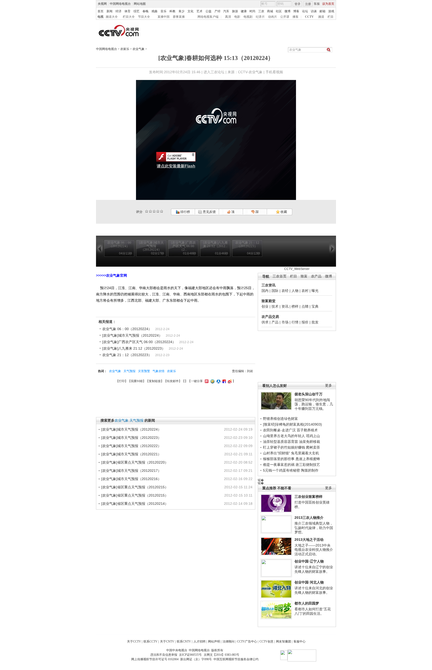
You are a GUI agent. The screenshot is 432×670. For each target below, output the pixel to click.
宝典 (315, 306)
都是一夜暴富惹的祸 (278, 465)
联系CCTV (151, 641)
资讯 (285, 306)
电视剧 (248, 16)
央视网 (102, 3)
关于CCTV (134, 641)
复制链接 (155, 381)
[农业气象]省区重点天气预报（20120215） (134, 487)
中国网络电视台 (120, 3)
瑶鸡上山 (313, 436)
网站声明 (214, 641)
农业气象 (138, 49)
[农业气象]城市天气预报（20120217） (131, 471)
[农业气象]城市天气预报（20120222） (131, 446)
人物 (295, 291)
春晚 (145, 11)
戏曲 (155, 11)
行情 (295, 322)
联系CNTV (184, 641)
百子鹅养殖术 (307, 430)
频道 (321, 16)
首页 (101, 11)
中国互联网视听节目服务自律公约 (236, 659)
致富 (304, 276)
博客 (296, 11)
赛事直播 (179, 16)
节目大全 (144, 16)
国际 (275, 291)
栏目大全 (129, 16)
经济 (119, 11)
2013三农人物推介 (309, 518)
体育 (127, 11)
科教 (173, 11)
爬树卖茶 (313, 447)
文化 (191, 11)
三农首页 (279, 276)
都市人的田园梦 (306, 603)
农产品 (316, 276)
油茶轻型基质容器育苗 (280, 442)
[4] (150, 211)
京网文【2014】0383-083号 (221, 655)
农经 (285, 291)
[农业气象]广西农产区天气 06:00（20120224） (139, 342)
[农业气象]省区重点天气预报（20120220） (134, 462)
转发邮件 (173, 381)
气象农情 (158, 371)
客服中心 (300, 641)
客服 (317, 3)
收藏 (283, 212)
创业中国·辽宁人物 (309, 561)
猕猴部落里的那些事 (278, 459)
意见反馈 (209, 212)
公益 (209, 11)
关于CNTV (167, 641)
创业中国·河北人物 (309, 582)
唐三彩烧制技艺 (308, 465)
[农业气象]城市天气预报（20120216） (131, 479)
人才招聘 (200, 641)
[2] (146, 211)
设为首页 (328, 3)
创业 (265, 306)
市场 (285, 322)
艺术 (199, 11)
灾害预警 (144, 371)
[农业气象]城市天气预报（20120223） (131, 438)
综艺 (137, 11)
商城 (270, 11)
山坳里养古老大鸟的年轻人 (284, 436)
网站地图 (140, 3)
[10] (162, 211)
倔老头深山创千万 (308, 394)
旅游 (235, 11)
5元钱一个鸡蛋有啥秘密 (281, 470)
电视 (101, 16)
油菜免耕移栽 (309, 442)
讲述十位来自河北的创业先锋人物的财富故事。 (313, 590)
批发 (315, 322)
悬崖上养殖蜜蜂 (308, 459)
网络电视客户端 (208, 16)
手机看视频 (274, 72)
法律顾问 (228, 641)
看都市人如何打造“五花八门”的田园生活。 (312, 611)
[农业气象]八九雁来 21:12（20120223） (133, 348)
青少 (181, 11)
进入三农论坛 (214, 72)
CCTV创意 (267, 641)
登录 (297, 4)
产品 (275, 322)
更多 (328, 385)
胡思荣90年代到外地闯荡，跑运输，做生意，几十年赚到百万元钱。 (313, 404)
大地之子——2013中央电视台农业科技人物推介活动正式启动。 (313, 549)
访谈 (314, 11)
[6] (154, 211)
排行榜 (185, 212)
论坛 (305, 11)
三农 (261, 11)
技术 (275, 306)
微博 (287, 11)
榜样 (295, 306)
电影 (237, 16)
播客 (295, 16)
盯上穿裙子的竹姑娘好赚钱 (284, 447)
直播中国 (164, 16)
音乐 (163, 11)
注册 (308, 4)
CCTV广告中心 (247, 641)
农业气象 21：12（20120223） (127, 355)
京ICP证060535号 (190, 655)
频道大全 (112, 16)
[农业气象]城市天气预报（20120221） (131, 454)
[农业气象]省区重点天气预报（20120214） (134, 504)
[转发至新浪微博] (229, 381)
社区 (279, 11)
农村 (305, 291)
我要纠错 (137, 381)
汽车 (226, 11)
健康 (244, 11)
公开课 (284, 16)
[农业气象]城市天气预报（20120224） (132, 335)
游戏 (331, 11)
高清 (228, 16)
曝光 (315, 291)
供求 (265, 322)
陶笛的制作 (309, 470)
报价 (305, 322)
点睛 (305, 306)
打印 (122, 381)
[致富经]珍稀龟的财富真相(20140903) (292, 424)
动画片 (272, 16)
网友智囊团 (283, 641)
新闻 (109, 11)
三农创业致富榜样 (308, 497)
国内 (265, 291)
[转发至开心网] (206, 381)
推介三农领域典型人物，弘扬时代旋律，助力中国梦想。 (313, 527)
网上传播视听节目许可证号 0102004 (154, 659)
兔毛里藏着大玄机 (305, 453)
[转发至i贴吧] (223, 381)
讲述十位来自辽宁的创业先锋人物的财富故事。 (313, 569)
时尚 (253, 11)
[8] (158, 211)
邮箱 (323, 11)
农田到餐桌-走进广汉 (279, 430)
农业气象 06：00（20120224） (127, 329)
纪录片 (260, 16)
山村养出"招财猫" (276, 453)
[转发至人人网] (217, 381)
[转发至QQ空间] (211, 381)
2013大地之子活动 (309, 540)
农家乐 (124, 49)
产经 (217, 11)
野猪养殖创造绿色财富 (280, 419)
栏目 (331, 16)
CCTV (309, 16)
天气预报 (130, 371)
